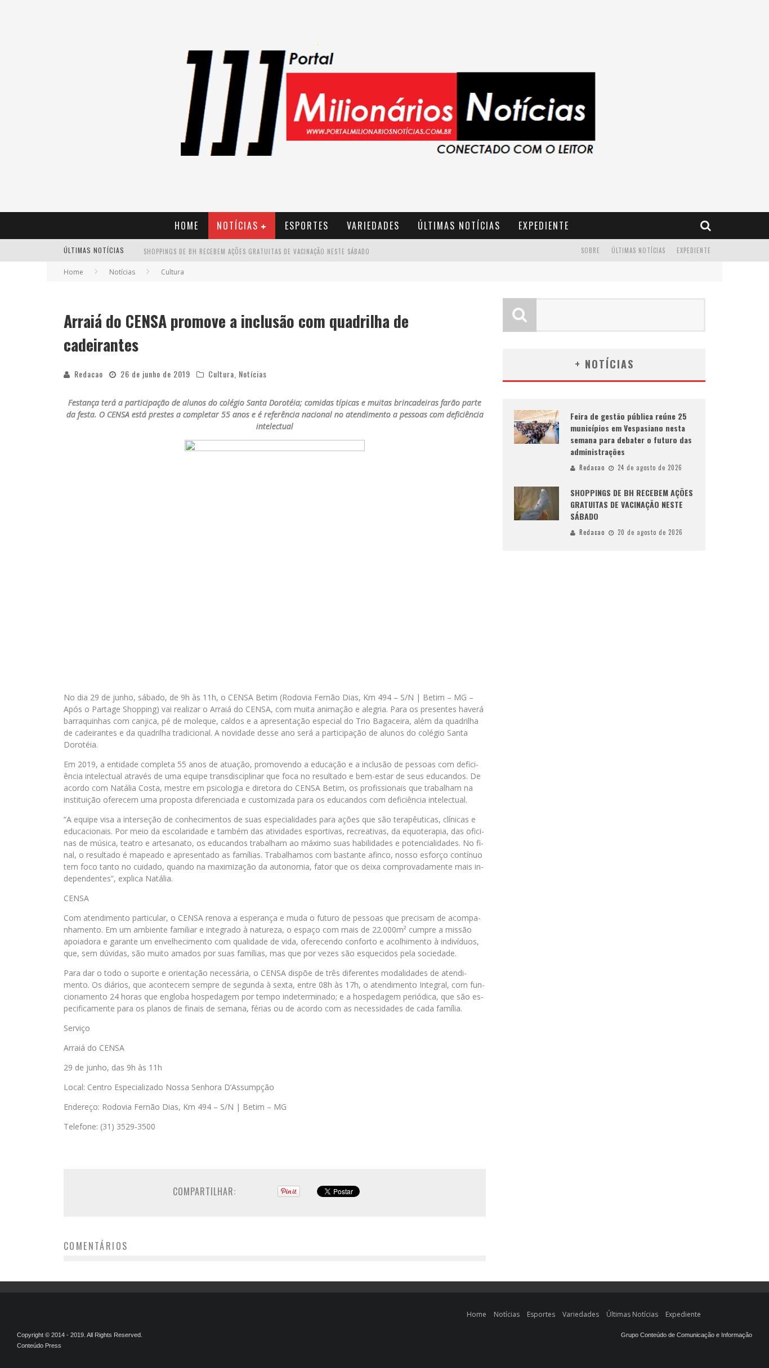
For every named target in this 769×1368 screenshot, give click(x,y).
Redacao (88, 374)
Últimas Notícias (459, 225)
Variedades (373, 225)
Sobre (590, 250)
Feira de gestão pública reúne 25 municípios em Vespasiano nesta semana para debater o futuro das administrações (631, 433)
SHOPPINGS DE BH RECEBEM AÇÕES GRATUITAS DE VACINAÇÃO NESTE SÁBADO (257, 251)
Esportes (307, 225)
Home (187, 225)
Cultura (221, 374)
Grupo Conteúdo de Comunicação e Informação (686, 1334)
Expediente (543, 225)
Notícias (237, 225)
